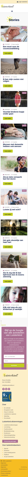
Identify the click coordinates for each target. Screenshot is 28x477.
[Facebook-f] (3, 389)
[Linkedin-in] (6, 389)
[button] (12, 11)
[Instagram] (9, 389)
